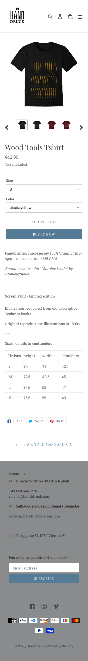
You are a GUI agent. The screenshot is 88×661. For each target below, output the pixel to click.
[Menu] (80, 16)
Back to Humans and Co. (47, 444)
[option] (22, 124)
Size (9, 180)
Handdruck (35, 646)
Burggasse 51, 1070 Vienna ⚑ (40, 535)
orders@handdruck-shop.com (34, 516)
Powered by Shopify (58, 646)
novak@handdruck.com (29, 496)
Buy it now (44, 234)
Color (10, 199)
